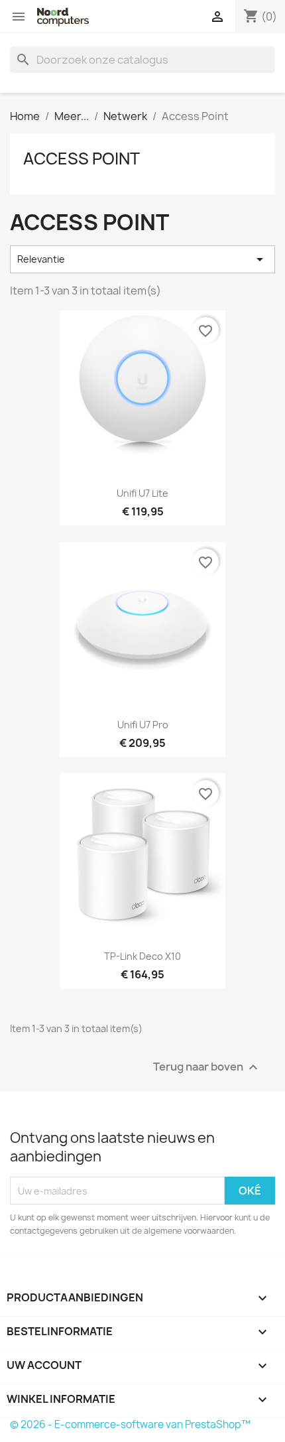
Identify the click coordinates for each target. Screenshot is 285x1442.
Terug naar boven (207, 1067)
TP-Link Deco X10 (142, 956)
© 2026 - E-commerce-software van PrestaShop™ (130, 1424)
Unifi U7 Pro (142, 724)
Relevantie (142, 259)
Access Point (81, 158)
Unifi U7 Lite (142, 493)
